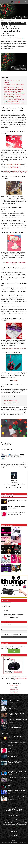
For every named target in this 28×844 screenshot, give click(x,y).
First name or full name (6, 624)
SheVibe (14, 264)
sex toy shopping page (10, 676)
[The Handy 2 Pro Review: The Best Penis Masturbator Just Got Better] (4, 792)
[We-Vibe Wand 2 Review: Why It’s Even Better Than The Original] (4, 779)
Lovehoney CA (6, 172)
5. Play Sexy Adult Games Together (12, 91)
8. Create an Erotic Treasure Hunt (12, 96)
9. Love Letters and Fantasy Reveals (13, 98)
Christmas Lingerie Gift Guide (11, 402)
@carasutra (14, 685)
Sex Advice (10, 22)
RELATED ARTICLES (7, 494)
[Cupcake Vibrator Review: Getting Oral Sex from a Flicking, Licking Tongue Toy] (4, 773)
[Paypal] (18, 488)
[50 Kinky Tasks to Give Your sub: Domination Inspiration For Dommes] (4, 721)
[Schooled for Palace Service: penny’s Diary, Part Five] (4, 508)
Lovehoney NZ (22, 172)
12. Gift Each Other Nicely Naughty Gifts (14, 103)
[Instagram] (10, 488)
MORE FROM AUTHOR (7, 496)
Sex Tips (10, 23)
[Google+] (13, 488)
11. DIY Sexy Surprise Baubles (11, 101)
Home (2, 20)
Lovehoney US (7, 171)
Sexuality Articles (23, 22)
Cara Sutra (4, 35)
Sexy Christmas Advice (22, 23)
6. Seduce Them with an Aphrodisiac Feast (14, 92)
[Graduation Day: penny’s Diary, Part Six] (4, 501)
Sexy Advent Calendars (10, 403)
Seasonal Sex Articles (4, 23)
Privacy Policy (14, 840)
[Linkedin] (15, 488)
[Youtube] (21, 488)
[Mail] (14, 835)
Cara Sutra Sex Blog (4, 22)
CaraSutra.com (21, 818)
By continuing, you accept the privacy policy (11, 634)
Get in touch (6, 616)
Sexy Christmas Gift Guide (10, 400)
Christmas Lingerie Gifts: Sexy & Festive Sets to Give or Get (7, 466)
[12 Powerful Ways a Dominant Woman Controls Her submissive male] (4, 727)
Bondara (7, 262)
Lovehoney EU (23, 171)
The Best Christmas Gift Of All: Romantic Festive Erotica (20, 466)
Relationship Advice (16, 22)
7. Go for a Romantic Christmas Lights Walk (14, 94)
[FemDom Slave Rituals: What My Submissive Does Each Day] (4, 514)
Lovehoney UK (15, 171)
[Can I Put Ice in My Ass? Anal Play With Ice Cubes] (4, 702)
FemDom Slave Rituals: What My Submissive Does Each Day (16, 513)
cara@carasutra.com (16, 826)
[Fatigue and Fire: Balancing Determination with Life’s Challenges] (4, 756)
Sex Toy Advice (15, 23)
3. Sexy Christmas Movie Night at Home (14, 87)
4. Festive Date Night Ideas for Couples (13, 89)
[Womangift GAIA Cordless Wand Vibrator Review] (4, 786)
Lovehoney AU (14, 172)
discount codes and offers (21, 678)
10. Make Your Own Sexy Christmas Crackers (15, 99)
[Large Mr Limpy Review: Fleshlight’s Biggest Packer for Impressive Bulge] (4, 798)
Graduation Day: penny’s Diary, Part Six (16, 736)
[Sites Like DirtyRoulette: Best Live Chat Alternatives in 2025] (4, 715)
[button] (26, 2)
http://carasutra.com (14, 482)
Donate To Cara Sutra (14, 650)
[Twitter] (7, 488)
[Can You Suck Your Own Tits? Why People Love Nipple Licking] (4, 708)
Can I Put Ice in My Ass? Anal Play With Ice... (17, 700)
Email (2, 629)
